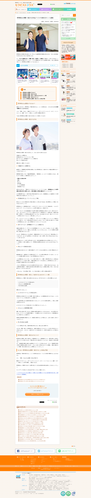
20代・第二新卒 (45, 485)
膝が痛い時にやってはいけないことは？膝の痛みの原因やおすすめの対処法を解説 (33, 419)
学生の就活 (31, 474)
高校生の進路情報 (32, 478)
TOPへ (74, 446)
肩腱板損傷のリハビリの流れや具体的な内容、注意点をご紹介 (30, 427)
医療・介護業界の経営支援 (57, 488)
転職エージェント (57, 485)
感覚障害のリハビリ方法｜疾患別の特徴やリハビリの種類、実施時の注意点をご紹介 (34, 429)
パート (45, 476)
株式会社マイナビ (18, 491)
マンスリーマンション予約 (52, 484)
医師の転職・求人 (32, 488)
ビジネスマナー (33, 462)
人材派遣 (30, 485)
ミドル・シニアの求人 (52, 476)
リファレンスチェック (65, 489)
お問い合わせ (33, 468)
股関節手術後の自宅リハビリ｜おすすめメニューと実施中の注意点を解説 (32, 416)
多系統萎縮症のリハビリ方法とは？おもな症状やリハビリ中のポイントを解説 (33, 414)
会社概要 (16, 493)
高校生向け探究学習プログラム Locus (42, 478)
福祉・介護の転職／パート (33, 477)
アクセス (20, 493)
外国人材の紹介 (66, 488)
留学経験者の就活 (37, 474)
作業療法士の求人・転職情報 (68, 65)
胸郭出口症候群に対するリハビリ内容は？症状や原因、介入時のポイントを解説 (33, 411)
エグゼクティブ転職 (65, 485)
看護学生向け (43, 474)
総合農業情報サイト (67, 481)
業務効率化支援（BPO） (39, 489)
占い (42, 462)
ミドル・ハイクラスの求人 (33, 476)
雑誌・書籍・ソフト (46, 481)
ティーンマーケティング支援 (65, 480)
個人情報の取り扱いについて (47, 468)
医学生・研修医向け (50, 474)
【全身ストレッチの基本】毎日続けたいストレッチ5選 (71, 82)
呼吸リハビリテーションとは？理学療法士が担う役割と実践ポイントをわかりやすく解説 (34, 413)
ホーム (17, 12)
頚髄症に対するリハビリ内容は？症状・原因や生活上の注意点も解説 (31, 432)
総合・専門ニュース (41, 480)
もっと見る (68, 38)
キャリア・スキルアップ (21, 9)
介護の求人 (50, 488)
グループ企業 (35, 493)
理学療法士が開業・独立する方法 (30, 94)
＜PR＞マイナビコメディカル (52, 400)
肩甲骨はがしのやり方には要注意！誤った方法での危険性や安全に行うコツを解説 (33, 418)
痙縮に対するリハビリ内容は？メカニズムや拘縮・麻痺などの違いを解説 (32, 434)
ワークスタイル (34, 9)
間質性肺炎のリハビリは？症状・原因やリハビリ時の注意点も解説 (31, 439)
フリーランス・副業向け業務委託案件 (45, 477)
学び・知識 (28, 12)
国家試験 (70, 9)
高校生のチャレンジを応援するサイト (52, 480)
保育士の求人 (38, 488)
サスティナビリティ (26, 493)
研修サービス (31, 489)
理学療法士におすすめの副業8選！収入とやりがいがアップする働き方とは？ (32, 379)
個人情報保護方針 (41, 493)
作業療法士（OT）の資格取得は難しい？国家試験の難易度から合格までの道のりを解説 (34, 437)
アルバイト (41, 476)
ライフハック (43, 461)
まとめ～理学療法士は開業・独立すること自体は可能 (34, 98)
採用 (31, 493)
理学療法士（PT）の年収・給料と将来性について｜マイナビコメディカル (32, 381)
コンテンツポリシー (57, 468)
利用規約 (39, 468)
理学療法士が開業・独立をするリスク (31, 97)
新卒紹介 (51, 485)
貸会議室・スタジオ (52, 489)
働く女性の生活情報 (38, 481)
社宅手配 (58, 489)
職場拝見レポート (33, 461)
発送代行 (46, 489)
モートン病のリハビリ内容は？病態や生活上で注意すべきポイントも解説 (71, 76)
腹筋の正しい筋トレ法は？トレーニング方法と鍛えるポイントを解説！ (31, 421)
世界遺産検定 (60, 481)
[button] (17, 75)
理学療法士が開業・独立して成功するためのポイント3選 (34, 95)
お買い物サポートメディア (42, 484)
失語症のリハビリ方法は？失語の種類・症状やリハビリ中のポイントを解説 (32, 426)
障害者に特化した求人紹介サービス (63, 476)
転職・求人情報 (58, 474)
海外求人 (63, 474)
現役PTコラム (33, 463)
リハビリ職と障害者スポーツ (57, 461)
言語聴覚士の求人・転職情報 (68, 67)
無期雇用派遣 (44, 488)
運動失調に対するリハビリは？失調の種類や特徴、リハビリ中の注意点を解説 (33, 440)
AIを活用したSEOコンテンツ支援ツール (65, 484)
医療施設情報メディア (32, 484)
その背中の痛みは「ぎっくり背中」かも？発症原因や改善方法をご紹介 (31, 424)
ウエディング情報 (54, 481)
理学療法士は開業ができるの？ (29, 92)
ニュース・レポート (58, 9)
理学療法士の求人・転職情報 (68, 64)
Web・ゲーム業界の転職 (37, 485)
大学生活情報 (31, 481)
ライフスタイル (46, 9)
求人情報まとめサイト (32, 480)
